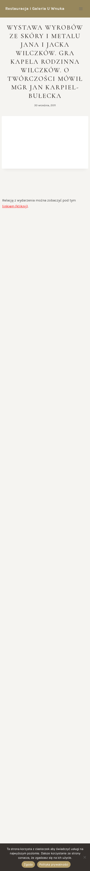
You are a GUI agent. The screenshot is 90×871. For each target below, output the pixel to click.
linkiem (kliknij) (15, 206)
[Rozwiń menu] (81, 8)
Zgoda (28, 864)
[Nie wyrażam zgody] (84, 857)
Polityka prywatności (53, 864)
